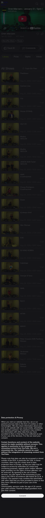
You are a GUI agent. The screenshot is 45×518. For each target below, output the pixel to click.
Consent (22, 496)
